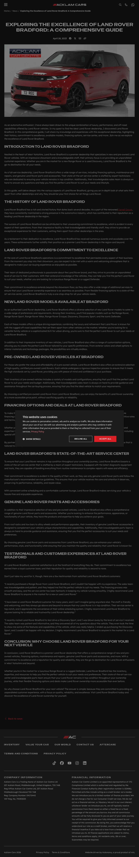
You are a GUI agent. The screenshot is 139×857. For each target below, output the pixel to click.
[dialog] (69, 428)
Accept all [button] (105, 438)
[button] (31, 438)
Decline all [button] (80, 438)
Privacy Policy (37, 431)
